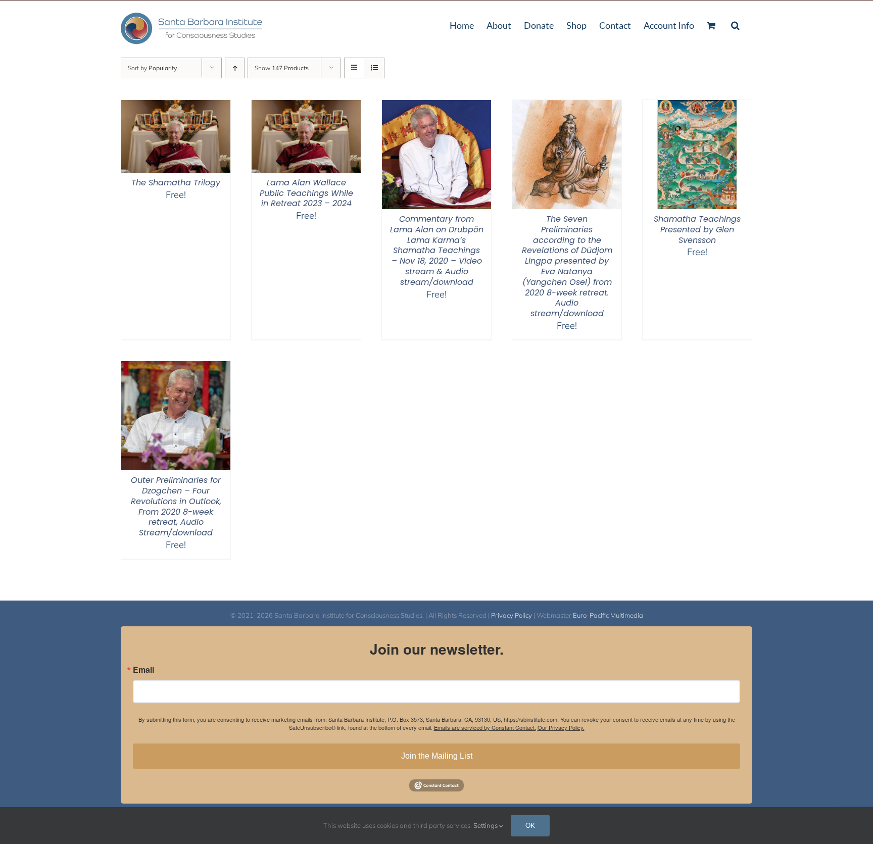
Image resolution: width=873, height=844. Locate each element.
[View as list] (374, 68)
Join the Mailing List (436, 756)
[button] (735, 24)
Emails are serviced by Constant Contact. (485, 727)
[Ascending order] (235, 68)
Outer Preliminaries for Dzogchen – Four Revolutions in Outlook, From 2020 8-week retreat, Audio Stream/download (176, 506)
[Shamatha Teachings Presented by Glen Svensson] (697, 106)
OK (530, 825)
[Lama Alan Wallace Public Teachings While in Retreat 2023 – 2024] (306, 106)
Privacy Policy (511, 615)
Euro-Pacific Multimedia (608, 615)
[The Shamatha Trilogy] (175, 106)
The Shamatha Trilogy (175, 182)
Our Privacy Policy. (561, 727)
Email (143, 670)
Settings (486, 825)
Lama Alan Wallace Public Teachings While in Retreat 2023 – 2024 (306, 193)
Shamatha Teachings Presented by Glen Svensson (697, 229)
